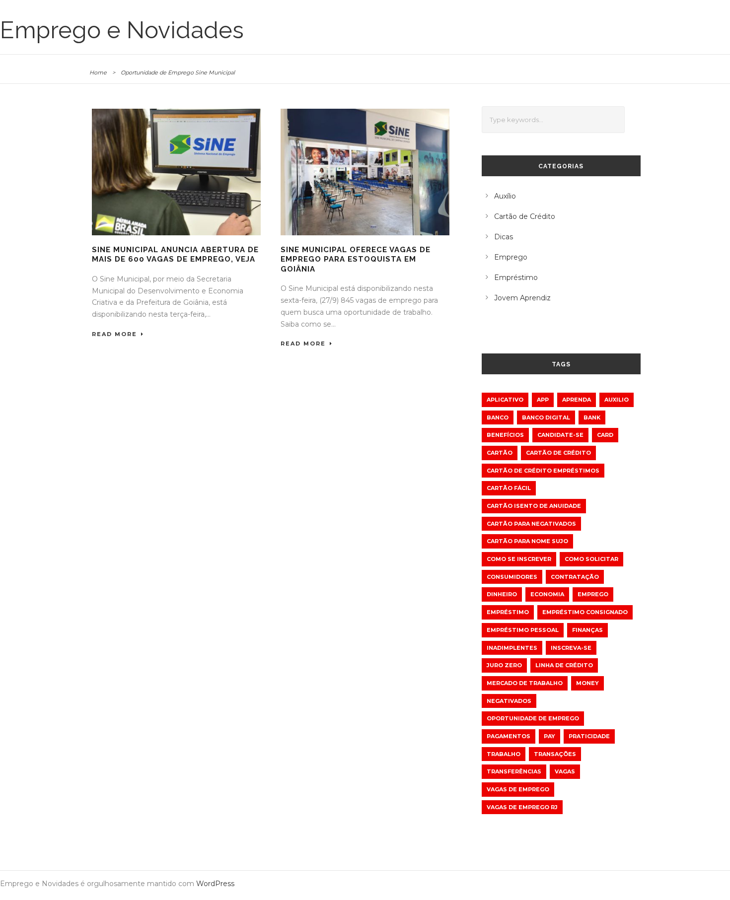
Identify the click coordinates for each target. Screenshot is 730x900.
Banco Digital (546, 417)
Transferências (514, 771)
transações (555, 754)
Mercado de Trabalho (525, 683)
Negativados (509, 700)
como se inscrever (519, 558)
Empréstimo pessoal (523, 629)
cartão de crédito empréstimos (543, 470)
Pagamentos (508, 736)
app (543, 399)
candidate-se (560, 434)
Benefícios (505, 434)
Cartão (499, 452)
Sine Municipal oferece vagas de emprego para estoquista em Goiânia (356, 259)
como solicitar (591, 558)
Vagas (565, 771)
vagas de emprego (518, 789)
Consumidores (512, 576)
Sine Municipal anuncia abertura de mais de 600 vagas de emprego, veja (175, 254)
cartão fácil (509, 488)
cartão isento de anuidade (534, 505)
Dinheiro (502, 594)
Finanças (587, 629)
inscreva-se (571, 647)
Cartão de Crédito (524, 216)
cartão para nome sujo (527, 541)
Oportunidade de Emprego (533, 718)
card (605, 434)
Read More (114, 334)
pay (549, 736)
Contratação (575, 576)
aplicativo (505, 399)
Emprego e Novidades (122, 30)
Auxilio (616, 399)
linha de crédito (564, 665)
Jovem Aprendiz (522, 297)
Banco (498, 417)
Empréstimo (516, 277)
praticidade (589, 736)
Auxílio (505, 196)
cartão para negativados (531, 523)
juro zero (504, 665)
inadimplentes (512, 647)
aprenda (576, 399)
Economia (547, 594)
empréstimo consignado (585, 612)
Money (587, 683)
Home (98, 72)
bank (592, 417)
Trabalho (503, 754)
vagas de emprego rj (522, 807)
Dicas (503, 236)
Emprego (510, 257)
